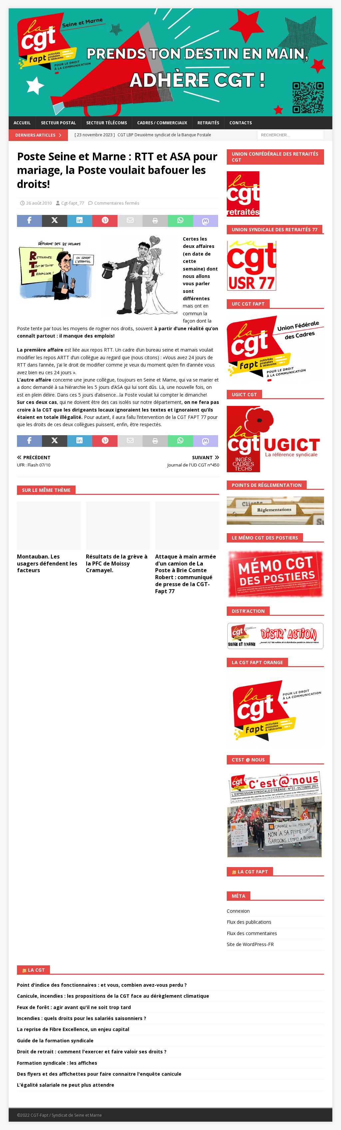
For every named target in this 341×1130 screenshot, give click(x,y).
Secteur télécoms (106, 123)
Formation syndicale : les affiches (57, 1063)
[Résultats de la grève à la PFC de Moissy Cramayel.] (118, 526)
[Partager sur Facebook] (29, 221)
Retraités (208, 123)
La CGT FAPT (253, 871)
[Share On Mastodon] (205, 221)
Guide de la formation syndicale (55, 1040)
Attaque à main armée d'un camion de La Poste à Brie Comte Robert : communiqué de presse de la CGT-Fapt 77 (185, 574)
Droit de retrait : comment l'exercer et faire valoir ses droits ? (92, 1051)
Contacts (240, 123)
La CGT (36, 970)
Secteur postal (58, 123)
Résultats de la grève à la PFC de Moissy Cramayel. (117, 563)
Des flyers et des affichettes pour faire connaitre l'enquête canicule (99, 1074)
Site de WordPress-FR (250, 944)
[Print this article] (155, 221)
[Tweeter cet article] (54, 221)
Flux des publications (249, 922)
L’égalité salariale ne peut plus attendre (65, 1085)
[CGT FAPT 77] (171, 112)
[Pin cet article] (105, 221)
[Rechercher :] (290, 134)
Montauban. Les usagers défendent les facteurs (47, 563)
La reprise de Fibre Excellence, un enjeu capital (73, 1029)
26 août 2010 (39, 203)
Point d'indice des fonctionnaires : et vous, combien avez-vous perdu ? (102, 985)
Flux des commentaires (252, 933)
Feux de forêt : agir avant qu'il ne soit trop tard (74, 1007)
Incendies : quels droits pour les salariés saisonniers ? (81, 1018)
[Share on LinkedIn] (80, 221)
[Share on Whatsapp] (180, 221)
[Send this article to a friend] (130, 221)
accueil (22, 123)
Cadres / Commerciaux (162, 123)
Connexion (238, 911)
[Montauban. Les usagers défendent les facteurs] (49, 526)
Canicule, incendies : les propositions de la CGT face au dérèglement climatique (113, 996)
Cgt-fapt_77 (72, 203)
